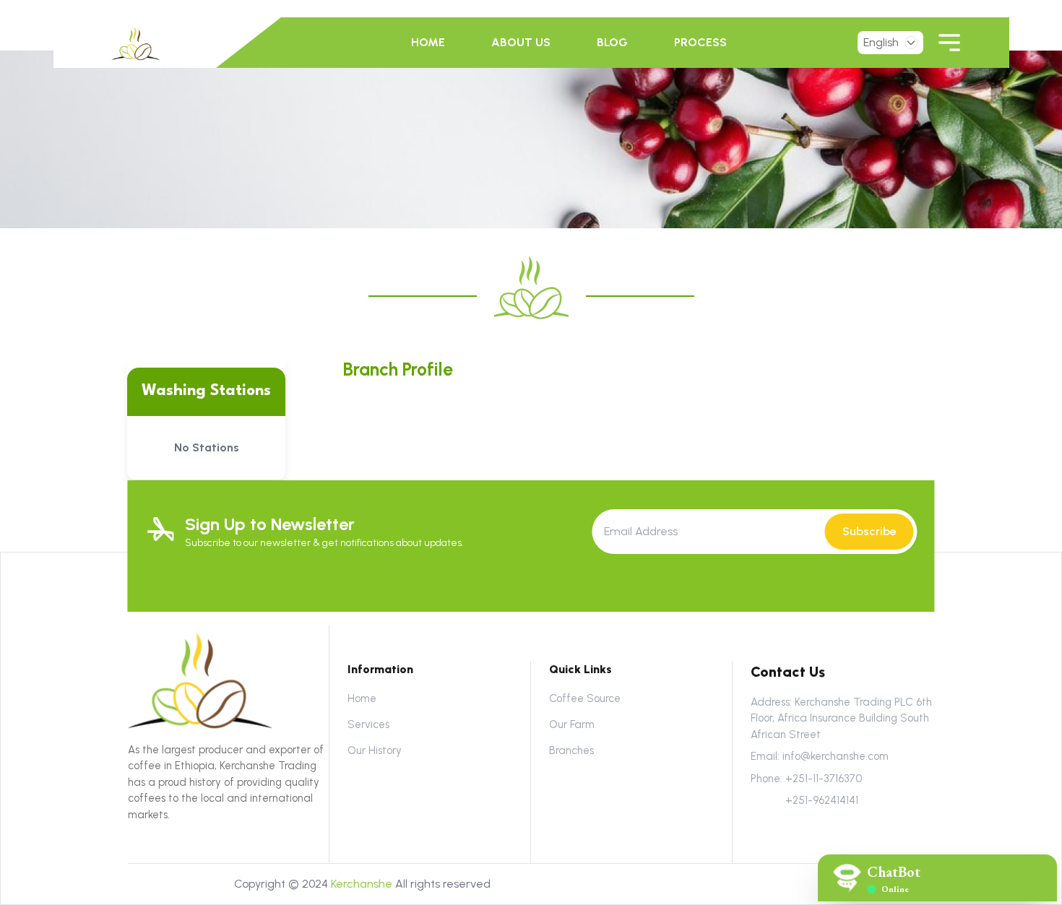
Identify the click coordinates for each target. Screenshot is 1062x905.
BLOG (612, 42)
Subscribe (869, 531)
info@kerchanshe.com (835, 756)
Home (361, 698)
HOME (428, 42)
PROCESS (700, 42)
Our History (374, 750)
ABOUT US (521, 42)
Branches (571, 750)
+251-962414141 (821, 800)
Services (368, 724)
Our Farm (572, 724)
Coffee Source (585, 698)
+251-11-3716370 (823, 778)
